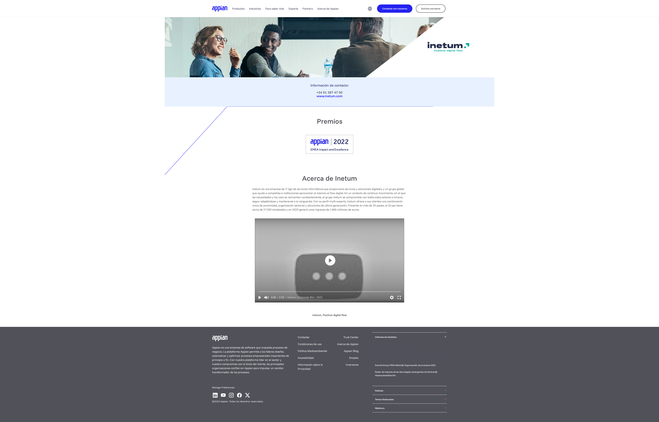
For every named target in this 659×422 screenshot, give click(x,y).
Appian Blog (351, 351)
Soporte (293, 8)
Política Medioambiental (312, 351)
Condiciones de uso (310, 344)
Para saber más (274, 8)
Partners (308, 8)
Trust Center (351, 337)
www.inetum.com (330, 96)
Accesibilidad (306, 357)
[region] (329, 260)
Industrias (255, 8)
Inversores (352, 364)
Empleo (354, 357)
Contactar (304, 337)
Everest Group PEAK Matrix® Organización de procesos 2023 (405, 365)
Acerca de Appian (328, 8)
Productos (238, 8)
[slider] (329, 291)
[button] (259, 297)
